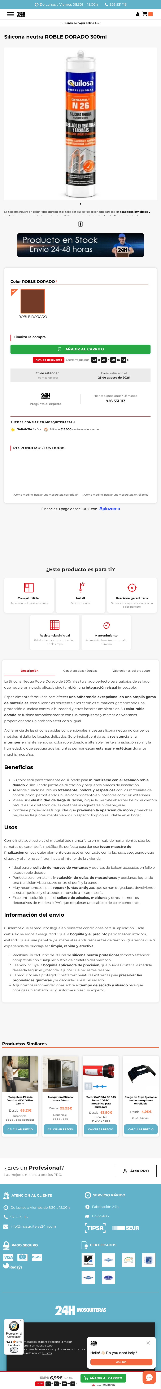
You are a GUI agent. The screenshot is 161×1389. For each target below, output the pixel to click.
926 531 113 (118, 4)
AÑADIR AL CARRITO (106, 1378)
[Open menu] (10, 14)
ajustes (47, 1353)
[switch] (14, 1350)
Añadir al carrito (84, 349)
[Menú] (21, 1321)
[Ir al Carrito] (147, 14)
